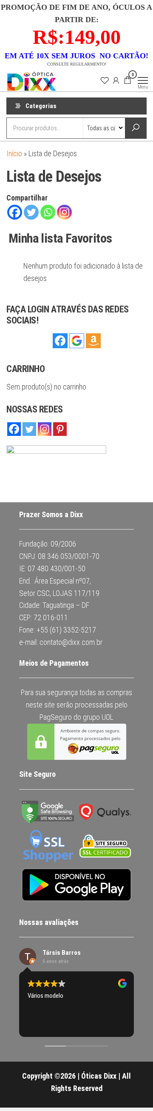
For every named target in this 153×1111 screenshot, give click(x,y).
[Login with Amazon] (93, 340)
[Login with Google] (76, 340)
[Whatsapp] (47, 212)
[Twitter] (31, 212)
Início (14, 153)
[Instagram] (64, 212)
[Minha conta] (116, 80)
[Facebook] (14, 212)
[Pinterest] (60, 429)
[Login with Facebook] (60, 340)
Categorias (41, 106)
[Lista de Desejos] (104, 80)
